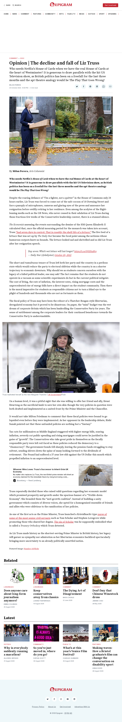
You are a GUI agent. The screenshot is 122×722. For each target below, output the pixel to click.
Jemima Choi (97, 601)
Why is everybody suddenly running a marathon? (16, 651)
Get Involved (110, 5)
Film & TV (71, 14)
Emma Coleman (10, 604)
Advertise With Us (82, 707)
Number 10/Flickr (31, 549)
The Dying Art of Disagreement (74, 592)
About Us (52, 707)
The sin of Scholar (64, 521)
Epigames (112, 14)
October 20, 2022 (63, 255)
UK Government (54, 395)
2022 (22, 58)
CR (65, 713)
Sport (102, 14)
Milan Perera (15, 85)
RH (68, 713)
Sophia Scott (39, 658)
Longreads (9, 587)
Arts (61, 14)
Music (81, 14)
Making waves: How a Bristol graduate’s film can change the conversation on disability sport (104, 656)
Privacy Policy (38, 707)
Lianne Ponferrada (41, 601)
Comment (25, 14)
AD (71, 713)
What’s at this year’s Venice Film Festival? (75, 651)
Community (50, 14)
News (14, 14)
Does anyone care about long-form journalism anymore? (15, 595)
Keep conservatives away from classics (45, 594)
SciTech (91, 14)
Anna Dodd (97, 668)
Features (37, 14)
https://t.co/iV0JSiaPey (85, 251)
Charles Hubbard (71, 658)
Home (6, 14)
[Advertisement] (61, 34)
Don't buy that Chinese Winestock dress (105, 594)
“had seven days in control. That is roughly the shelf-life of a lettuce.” (53, 232)
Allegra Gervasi (11, 658)
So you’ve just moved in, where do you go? (44, 651)
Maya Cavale (68, 597)
